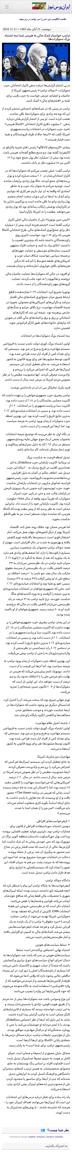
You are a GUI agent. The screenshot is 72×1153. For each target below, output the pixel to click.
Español (59, 1137)
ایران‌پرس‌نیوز (58, 7)
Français (41, 1137)
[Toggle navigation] (7, 7)
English (32, 1137)
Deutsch (50, 1137)
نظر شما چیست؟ (58, 1130)
